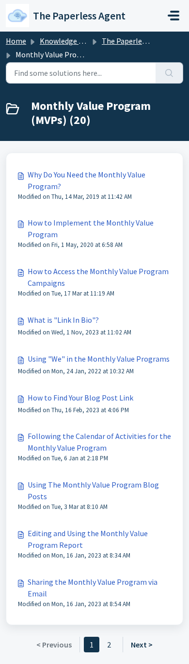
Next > (142, 644)
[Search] (169, 73)
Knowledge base (67, 41)
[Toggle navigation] (173, 15)
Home (16, 41)
